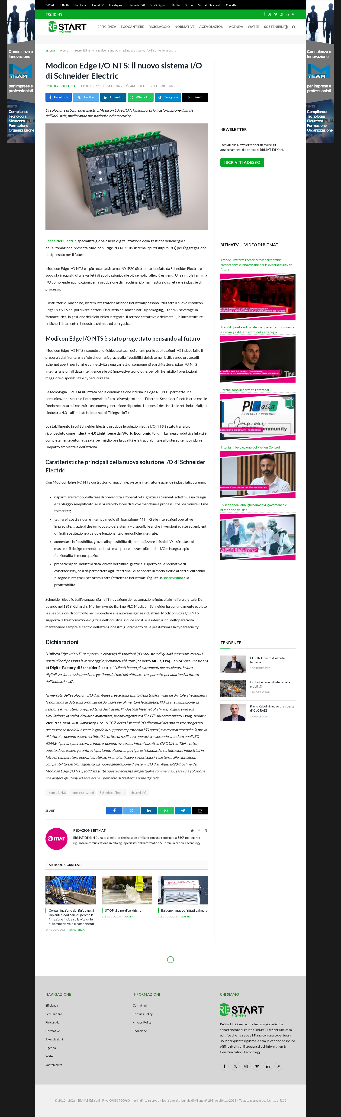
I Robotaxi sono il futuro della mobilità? (270, 684)
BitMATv (65, 4)
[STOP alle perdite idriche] (127, 890)
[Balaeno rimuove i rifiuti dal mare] (183, 890)
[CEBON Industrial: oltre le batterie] (233, 664)
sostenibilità (173, 577)
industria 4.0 (57, 792)
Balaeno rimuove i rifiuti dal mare (184, 910)
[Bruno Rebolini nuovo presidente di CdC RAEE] (233, 712)
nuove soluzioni (83, 792)
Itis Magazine (117, 4)
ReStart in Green (182, 4)
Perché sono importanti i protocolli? (246, 390)
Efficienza (107, 27)
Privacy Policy (142, 1022)
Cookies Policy (143, 1014)
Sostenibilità (276, 27)
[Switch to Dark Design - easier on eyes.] (286, 27)
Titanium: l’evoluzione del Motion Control (250, 447)
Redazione (140, 1031)
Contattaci (232, 4)
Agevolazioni (211, 27)
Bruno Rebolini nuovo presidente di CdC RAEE (272, 708)
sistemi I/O (139, 792)
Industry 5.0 (137, 4)
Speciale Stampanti (209, 4)
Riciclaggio (159, 27)
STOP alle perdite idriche (123, 910)
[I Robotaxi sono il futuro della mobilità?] (233, 688)
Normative (185, 27)
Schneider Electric (60, 241)
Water (253, 27)
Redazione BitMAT (63, 86)
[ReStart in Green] (67, 27)
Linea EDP (98, 4)
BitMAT (49, 4)
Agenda (236, 27)
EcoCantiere (132, 27)
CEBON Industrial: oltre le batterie (267, 660)
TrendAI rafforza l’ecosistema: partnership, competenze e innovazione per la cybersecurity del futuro (256, 264)
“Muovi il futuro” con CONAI (91, 14)
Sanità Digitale (158, 4)
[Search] (293, 27)
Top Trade (81, 4)
